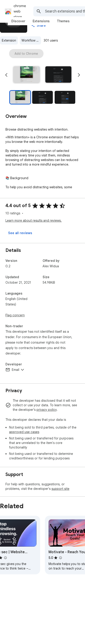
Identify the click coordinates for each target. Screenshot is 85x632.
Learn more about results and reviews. (33, 220)
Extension (9, 40)
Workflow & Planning (31, 40)
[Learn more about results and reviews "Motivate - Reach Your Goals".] (60, 557)
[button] (26, 74)
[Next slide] (78, 74)
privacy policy (46, 410)
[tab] (18, 21)
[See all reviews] (20, 233)
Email (15, 370)
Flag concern (15, 315)
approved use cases (24, 432)
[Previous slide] (6, 74)
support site (60, 489)
